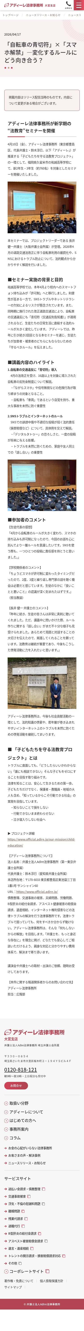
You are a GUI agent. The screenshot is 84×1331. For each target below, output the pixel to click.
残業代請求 (15, 1219)
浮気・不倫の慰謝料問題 (24, 1204)
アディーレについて (26, 1112)
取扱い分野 (18, 1103)
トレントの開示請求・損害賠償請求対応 (34, 1256)
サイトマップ (13, 1287)
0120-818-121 (20, 1069)
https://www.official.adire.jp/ (37, 891)
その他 (12, 1263)
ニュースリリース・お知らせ (43, 15)
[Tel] (68, 5)
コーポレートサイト (26, 1271)
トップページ (10, 15)
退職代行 (14, 1226)
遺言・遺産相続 (18, 1248)
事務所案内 (18, 1129)
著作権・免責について (18, 1280)
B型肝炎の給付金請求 (22, 1233)
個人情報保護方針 (51, 1280)
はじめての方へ (22, 1120)
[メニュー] (79, 5)
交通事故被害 (17, 1196)
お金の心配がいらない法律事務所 (30, 1148)
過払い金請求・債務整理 (24, 1189)
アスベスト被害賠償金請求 (25, 1241)
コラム (15, 1137)
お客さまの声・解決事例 (24, 1155)
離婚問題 (14, 1211)
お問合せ (16, 1085)
